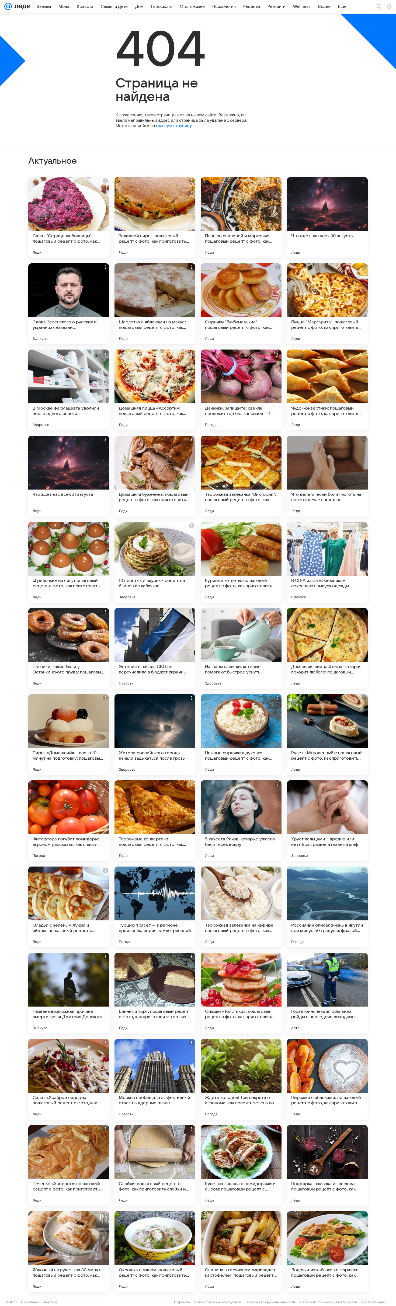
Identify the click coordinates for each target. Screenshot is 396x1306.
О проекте (182, 1302)
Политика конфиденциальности (270, 1302)
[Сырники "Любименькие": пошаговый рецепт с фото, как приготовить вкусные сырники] (241, 303)
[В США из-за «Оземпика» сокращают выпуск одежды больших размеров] (327, 562)
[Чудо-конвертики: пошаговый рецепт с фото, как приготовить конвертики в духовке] (327, 390)
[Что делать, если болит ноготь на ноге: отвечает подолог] (327, 476)
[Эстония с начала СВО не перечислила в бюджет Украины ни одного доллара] (154, 648)
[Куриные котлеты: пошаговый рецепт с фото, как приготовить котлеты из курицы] (241, 562)
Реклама (51, 1302)
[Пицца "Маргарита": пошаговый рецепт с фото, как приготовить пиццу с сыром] (327, 303)
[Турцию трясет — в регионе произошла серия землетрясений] (154, 907)
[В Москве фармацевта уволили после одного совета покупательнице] (68, 390)
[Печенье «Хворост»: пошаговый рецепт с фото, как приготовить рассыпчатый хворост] (68, 1165)
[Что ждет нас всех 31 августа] (68, 476)
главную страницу (174, 125)
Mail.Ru (11, 1302)
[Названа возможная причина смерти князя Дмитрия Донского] (68, 993)
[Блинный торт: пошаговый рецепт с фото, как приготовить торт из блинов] (154, 993)
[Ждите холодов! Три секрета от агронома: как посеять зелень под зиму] (241, 1079)
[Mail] (8, 6)
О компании (30, 1302)
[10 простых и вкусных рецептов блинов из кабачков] (154, 562)
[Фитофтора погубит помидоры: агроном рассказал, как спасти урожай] (68, 820)
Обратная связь (373, 1302)
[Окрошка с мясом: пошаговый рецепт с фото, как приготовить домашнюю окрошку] (154, 1251)
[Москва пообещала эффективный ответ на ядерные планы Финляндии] (154, 1079)
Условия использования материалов (328, 1302)
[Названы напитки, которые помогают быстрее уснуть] (241, 648)
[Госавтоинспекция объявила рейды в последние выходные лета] (327, 993)
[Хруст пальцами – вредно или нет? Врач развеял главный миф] (327, 820)
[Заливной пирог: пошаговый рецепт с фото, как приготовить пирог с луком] (154, 217)
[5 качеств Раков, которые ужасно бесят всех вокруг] (241, 820)
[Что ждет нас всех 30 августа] (327, 217)
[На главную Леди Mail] (21, 6)
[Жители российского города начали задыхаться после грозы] (154, 734)
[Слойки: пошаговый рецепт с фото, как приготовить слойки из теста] (154, 1165)
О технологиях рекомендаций (217, 1302)
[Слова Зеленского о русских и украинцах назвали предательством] (68, 303)
